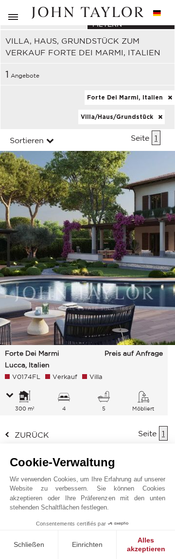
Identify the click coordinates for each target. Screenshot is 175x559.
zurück (32, 434)
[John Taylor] (87, 12)
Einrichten (87, 544)
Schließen (29, 544)
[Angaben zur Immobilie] (9, 396)
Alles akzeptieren (146, 544)
